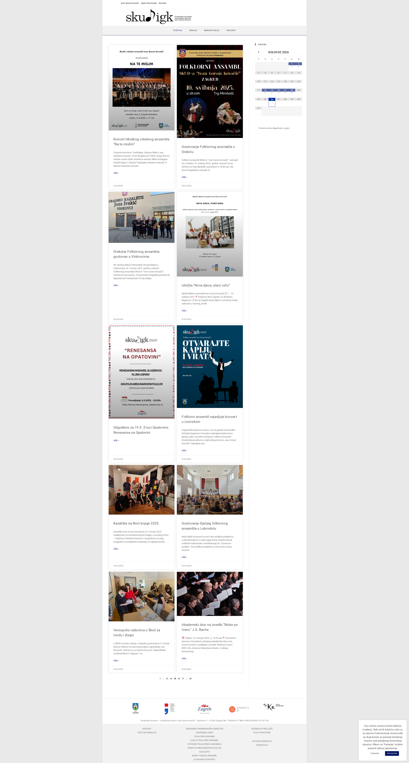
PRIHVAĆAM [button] (392, 753)
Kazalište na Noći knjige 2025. (136, 523)
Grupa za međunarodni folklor (204, 748)
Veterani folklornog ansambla (204, 744)
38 (190, 678)
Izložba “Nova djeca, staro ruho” (206, 285)
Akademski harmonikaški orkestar (204, 729)
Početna (177, 30)
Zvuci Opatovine (261, 732)
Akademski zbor (204, 732)
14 (171, 678)
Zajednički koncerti (204, 759)
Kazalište (204, 752)
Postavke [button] (375, 753)
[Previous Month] (258, 52)
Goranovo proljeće (262, 729)
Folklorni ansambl (204, 736)
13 (167, 678)
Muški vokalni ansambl (204, 755)
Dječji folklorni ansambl (204, 740)
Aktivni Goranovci (262, 741)
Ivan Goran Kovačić (130, 3)
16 (179, 678)
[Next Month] (298, 52)
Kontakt (162, 3)
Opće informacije (149, 3)
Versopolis (262, 745)
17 (183, 678)
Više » (116, 173)
